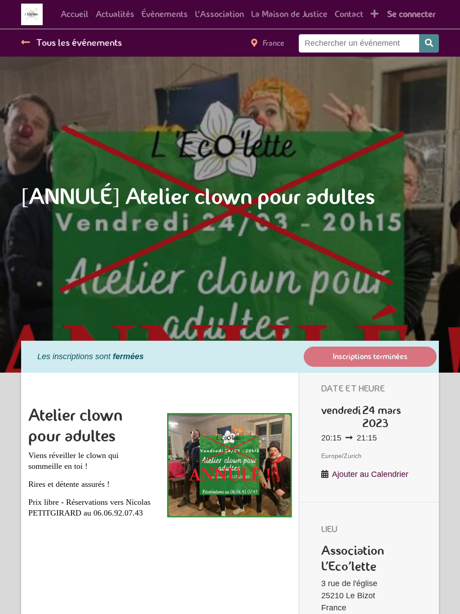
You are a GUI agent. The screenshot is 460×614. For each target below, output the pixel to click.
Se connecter (411, 14)
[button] (374, 14)
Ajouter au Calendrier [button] (370, 474)
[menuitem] (74, 14)
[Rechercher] (429, 43)
